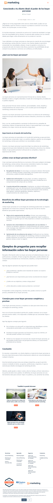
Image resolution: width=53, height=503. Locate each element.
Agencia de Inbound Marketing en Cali (32, 467)
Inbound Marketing (9, 455)
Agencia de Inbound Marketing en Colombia (32, 457)
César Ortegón (23, 19)
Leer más (16, 405)
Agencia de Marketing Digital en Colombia (32, 462)
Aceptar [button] (24, 499)
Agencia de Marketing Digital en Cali (32, 472)
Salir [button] (29, 499)
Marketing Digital (20, 455)
